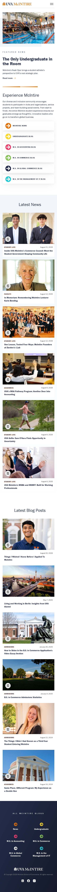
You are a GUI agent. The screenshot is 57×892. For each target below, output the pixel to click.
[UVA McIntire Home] (28, 869)
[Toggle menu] (51, 4)
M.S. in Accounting (15, 841)
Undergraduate (41, 829)
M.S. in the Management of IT (41, 854)
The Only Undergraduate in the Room (27, 61)
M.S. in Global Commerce (15, 854)
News (15, 829)
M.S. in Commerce (41, 841)
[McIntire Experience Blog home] (17, 4)
